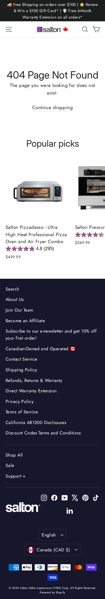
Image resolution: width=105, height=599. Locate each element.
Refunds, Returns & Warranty (34, 380)
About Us (15, 299)
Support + (16, 476)
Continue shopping (52, 107)
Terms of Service (22, 412)
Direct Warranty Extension (31, 391)
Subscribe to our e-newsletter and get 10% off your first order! (51, 334)
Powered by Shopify (52, 592)
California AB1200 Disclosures (36, 422)
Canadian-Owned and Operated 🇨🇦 (41, 348)
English (49, 535)
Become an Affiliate (25, 320)
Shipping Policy (21, 370)
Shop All (14, 455)
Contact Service (21, 359)
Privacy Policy (20, 401)
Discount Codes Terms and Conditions (43, 433)
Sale (10, 465)
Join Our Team (19, 310)
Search (12, 289)
